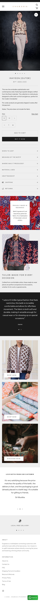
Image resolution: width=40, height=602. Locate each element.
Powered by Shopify (27, 597)
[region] (20, 523)
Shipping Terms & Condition (11, 571)
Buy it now (20, 139)
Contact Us (5, 564)
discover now (14, 458)
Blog (3, 584)
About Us (5, 561)
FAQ (3, 568)
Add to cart (20, 133)
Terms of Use (6, 581)
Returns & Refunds (8, 574)
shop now (12, 375)
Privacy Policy (6, 578)
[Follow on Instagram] (3, 591)
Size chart (35, 114)
